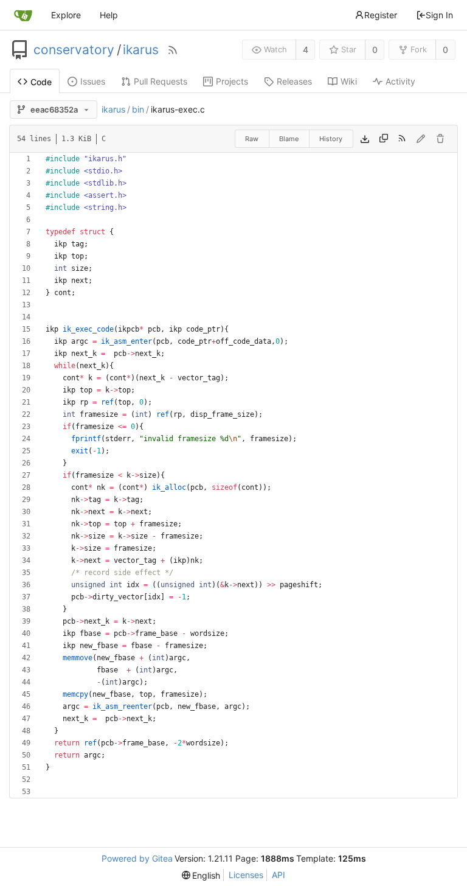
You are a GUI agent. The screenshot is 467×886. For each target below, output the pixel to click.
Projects (232, 81)
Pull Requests (160, 81)
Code (41, 82)
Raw (251, 138)
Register (380, 15)
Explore (66, 15)
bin (138, 109)
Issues (92, 81)
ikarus (141, 50)
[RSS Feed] (172, 49)
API (278, 875)
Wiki (349, 81)
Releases (294, 81)
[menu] (201, 875)
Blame (289, 138)
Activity (400, 81)
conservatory (73, 50)
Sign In (439, 15)
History (330, 138)
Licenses (246, 875)
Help (109, 15)
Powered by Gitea (137, 858)
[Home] (23, 15)
